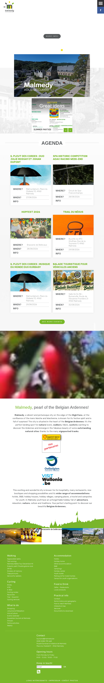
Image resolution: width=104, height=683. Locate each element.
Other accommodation (62, 564)
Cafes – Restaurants (61, 587)
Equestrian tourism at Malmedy (18, 618)
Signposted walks (14, 559)
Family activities (13, 623)
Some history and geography (65, 601)
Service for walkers (14, 576)
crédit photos (70, 681)
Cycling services (13, 599)
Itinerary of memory (14, 571)
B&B (55, 566)
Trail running (11, 561)
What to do (13, 605)
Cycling (11, 582)
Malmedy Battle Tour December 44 (20, 564)
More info (52, 36)
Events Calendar (13, 616)
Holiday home (59, 561)
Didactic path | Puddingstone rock (20, 566)
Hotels (56, 559)
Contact (57, 599)
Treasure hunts (12, 573)
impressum (54, 681)
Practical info (61, 595)
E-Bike (9, 590)
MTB (8, 587)
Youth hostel (59, 573)
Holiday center (59, 571)
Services (57, 608)
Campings (58, 569)
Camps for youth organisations (65, 578)
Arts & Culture (12, 613)
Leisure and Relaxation (15, 611)
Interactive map (60, 606)
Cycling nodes (12, 592)
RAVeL (9, 585)
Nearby (9, 625)
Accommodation (62, 556)
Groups (10, 621)
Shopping (11, 608)
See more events (52, 322)
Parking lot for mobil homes (64, 576)
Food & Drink (61, 584)
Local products (60, 590)
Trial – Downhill (12, 597)
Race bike (11, 595)
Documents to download (63, 611)
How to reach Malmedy (62, 604)
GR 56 (9, 569)
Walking (11, 556)
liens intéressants (36, 681)
